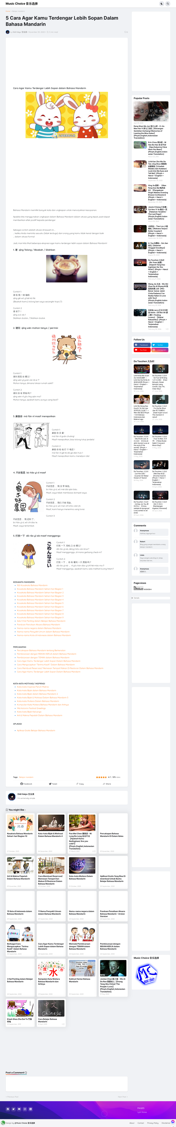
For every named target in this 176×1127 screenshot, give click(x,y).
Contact (141, 1123)
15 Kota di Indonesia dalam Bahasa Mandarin (19, 912)
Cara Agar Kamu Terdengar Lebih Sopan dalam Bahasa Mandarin (51, 946)
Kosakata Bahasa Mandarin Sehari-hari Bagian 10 (20, 834)
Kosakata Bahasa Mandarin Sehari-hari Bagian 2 (40, 592)
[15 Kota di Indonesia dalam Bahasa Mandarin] (20, 900)
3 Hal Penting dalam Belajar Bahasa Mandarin (20, 980)
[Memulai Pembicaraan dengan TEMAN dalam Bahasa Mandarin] (82, 933)
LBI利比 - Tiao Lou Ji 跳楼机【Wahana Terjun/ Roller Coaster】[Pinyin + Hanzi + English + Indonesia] (158, 231)
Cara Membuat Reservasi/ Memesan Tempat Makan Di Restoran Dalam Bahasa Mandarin (60, 668)
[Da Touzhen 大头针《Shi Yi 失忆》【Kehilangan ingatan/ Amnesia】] (160, 495)
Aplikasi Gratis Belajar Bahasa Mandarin (36, 730)
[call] (3, 1122)
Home (8, 11)
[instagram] (25, 1109)
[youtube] (19, 1109)
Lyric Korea (142, 1112)
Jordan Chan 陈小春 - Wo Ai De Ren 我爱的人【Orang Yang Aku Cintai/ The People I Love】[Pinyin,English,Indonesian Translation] (112, 985)
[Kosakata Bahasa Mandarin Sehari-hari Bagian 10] (20, 823)
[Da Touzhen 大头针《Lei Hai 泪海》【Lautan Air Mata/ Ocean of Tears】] (142, 464)
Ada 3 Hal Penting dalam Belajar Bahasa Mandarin (41, 621)
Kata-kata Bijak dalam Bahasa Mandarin (36, 690)
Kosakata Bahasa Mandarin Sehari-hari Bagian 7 (40, 610)
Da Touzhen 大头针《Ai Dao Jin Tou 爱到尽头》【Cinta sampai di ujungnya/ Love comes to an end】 (141, 507)
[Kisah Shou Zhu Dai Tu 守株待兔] (20, 1008)
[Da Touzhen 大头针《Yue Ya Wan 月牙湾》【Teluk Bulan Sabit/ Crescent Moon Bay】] (160, 429)
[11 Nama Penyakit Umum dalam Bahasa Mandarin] (51, 900)
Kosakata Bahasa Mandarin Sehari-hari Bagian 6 (40, 606)
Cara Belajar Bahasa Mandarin (47, 1020)
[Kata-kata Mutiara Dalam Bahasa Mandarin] (82, 865)
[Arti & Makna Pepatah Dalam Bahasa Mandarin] (20, 865)
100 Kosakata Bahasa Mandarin (32, 585)
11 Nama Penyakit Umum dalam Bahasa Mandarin (49, 912)
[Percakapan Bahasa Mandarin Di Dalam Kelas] (113, 823)
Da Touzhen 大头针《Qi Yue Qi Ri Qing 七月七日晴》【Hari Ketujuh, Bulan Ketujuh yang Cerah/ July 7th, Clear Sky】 (159, 382)
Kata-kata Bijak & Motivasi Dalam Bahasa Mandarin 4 (50, 834)
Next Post (122, 1097)
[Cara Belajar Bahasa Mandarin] (51, 1008)
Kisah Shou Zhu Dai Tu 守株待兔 (19, 1020)
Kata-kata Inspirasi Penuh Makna (33, 686)
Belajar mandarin (18, 11)
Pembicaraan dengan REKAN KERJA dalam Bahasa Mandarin (46, 654)
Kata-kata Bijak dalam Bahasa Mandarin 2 (37, 694)
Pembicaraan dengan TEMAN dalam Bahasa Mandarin (43, 657)
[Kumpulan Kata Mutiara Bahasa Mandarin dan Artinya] (51, 968)
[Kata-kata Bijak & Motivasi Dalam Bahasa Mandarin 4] (51, 823)
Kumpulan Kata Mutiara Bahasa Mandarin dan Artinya (43, 704)
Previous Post (12, 1097)
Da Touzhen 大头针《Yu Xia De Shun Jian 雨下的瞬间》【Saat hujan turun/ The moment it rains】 (160, 411)
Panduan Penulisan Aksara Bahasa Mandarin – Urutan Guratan (112, 914)
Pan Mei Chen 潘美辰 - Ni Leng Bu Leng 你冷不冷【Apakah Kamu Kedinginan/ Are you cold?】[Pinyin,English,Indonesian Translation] (81, 841)
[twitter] (13, 1109)
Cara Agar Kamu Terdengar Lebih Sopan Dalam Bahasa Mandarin (48, 661)
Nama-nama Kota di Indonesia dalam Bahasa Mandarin (44, 635)
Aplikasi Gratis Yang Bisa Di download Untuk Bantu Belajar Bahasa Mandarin (112, 878)
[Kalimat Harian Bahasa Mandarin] (82, 968)
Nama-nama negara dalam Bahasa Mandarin (39, 628)
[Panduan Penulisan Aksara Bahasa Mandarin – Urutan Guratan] (113, 900)
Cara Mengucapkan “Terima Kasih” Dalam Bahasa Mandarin (46, 664)
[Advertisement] (74, 63)
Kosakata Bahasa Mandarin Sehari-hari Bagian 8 (40, 614)
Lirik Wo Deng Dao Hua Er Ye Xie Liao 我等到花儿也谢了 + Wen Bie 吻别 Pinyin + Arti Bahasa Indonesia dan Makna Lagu (141, 412)
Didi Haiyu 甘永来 (26, 794)
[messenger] (173, 1121)
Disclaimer (166, 1123)
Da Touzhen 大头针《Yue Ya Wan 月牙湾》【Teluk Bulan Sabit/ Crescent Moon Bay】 (159, 440)
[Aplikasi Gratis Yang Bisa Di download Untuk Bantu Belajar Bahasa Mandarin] (113, 865)
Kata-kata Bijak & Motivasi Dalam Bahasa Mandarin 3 (42, 697)
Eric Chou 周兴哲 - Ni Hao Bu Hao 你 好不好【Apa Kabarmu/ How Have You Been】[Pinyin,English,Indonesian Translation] (157, 148)
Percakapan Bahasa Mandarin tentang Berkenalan (41, 650)
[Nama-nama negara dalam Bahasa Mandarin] (82, 900)
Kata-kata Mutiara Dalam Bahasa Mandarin (38, 701)
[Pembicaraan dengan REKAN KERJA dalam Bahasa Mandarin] (113, 933)
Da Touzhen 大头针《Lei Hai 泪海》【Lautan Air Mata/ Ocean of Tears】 (141, 474)
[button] (161, 3)
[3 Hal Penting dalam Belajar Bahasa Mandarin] (20, 968)
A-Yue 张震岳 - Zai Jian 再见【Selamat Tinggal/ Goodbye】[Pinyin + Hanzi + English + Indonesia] (158, 248)
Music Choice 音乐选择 (22, 3)
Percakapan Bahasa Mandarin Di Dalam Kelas (111, 834)
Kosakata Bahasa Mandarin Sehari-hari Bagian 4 (40, 599)
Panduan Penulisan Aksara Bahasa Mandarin (39, 624)
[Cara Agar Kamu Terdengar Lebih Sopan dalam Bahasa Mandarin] (51, 933)
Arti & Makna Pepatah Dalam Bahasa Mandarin (39, 715)
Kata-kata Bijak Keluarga (29, 711)
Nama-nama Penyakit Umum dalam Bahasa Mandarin (43, 631)
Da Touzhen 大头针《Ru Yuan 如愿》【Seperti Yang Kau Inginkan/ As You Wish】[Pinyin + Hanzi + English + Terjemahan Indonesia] (158, 268)
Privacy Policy (152, 1123)
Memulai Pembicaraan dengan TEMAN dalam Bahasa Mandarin (79, 946)
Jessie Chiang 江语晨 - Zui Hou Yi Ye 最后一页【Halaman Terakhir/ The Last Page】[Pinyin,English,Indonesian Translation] (158, 213)
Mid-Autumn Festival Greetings (31, 708)
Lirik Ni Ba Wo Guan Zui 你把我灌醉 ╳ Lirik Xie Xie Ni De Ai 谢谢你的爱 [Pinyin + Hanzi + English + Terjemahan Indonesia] (141, 382)
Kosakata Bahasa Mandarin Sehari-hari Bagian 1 (40, 589)
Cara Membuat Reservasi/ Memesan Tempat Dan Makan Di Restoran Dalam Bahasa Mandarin (50, 880)
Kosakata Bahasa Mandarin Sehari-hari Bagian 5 (40, 603)
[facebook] (8, 1109)
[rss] (30, 1109)
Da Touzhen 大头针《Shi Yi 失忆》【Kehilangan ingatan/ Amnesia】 (160, 505)
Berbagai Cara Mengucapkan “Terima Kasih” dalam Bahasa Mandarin (17, 948)
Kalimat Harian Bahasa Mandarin (79, 980)
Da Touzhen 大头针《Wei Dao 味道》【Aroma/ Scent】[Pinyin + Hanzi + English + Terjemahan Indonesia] (159, 477)
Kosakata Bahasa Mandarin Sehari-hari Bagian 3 (40, 596)
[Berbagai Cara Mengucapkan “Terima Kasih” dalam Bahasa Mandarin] (20, 933)
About (131, 1123)
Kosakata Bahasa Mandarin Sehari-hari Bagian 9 (40, 617)
